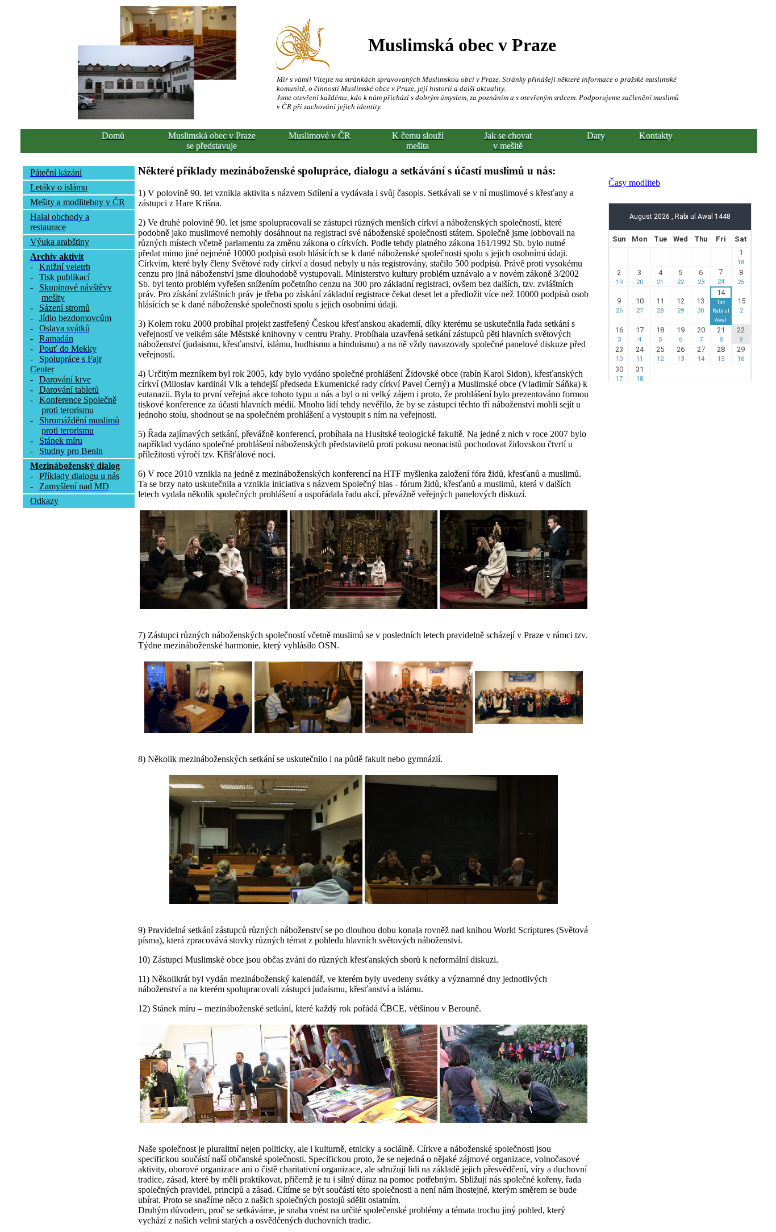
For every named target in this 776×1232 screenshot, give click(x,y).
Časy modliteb (634, 183)
